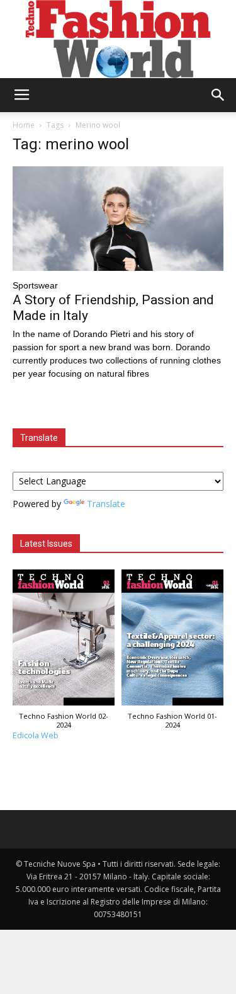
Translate (106, 504)
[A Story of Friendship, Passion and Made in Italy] (118, 218)
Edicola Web (36, 735)
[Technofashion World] (118, 39)
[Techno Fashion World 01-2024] (172, 640)
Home (24, 125)
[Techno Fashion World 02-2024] (64, 640)
